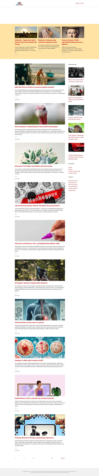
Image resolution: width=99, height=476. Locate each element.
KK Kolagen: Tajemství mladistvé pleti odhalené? (31, 283)
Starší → (63, 458)
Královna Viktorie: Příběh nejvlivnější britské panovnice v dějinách (72, 42)
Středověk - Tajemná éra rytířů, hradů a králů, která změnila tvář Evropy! (26, 42)
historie (16, 54)
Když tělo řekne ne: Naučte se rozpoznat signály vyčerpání (34, 87)
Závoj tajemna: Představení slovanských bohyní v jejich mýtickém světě (76, 137)
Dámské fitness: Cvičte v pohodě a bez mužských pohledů (34, 398)
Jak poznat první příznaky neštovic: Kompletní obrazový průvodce (37, 205)
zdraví (39, 50)
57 (52, 458)
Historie (77, 3)
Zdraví (82, 3)
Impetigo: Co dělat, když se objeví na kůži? (29, 360)
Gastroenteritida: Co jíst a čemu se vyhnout (29, 322)
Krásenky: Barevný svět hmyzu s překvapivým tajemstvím (34, 438)
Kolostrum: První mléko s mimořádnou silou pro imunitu (33, 166)
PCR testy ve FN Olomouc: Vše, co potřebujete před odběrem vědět (37, 243)
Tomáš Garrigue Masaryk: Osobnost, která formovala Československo (75, 157)
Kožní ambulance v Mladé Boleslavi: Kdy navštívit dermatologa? (36, 126)
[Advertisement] (49, 15)
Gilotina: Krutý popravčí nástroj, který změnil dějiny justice (76, 99)
